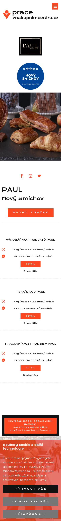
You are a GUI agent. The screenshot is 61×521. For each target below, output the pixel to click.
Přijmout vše (30, 488)
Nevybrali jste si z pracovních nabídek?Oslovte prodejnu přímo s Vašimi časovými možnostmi (30, 425)
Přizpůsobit (30, 513)
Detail (30, 264)
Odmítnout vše (30, 501)
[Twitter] (39, 176)
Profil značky (31, 212)
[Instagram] (30, 176)
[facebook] (21, 176)
